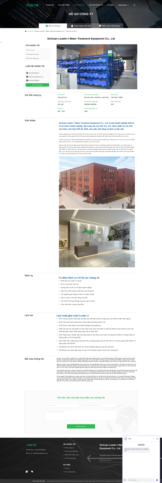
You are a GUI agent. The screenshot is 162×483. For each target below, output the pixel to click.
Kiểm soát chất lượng (32, 58)
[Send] (157, 480)
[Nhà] (32, 4)
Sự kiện (110, 5)
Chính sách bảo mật (39, 481)
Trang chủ (30, 31)
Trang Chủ (50, 5)
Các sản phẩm (63, 5)
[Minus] (157, 439)
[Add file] (125, 480)
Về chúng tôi (79, 5)
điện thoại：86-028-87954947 (37, 450)
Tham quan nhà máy (32, 54)
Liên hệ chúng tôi (96, 5)
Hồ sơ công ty (30, 50)
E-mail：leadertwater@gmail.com (38, 453)
